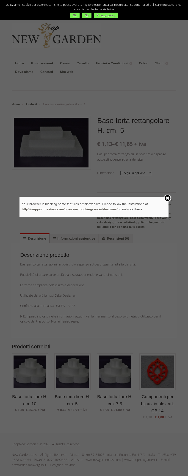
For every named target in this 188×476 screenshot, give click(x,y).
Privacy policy (106, 15)
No (86, 15)
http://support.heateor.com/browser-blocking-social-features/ (70, 209)
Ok (75, 15)
